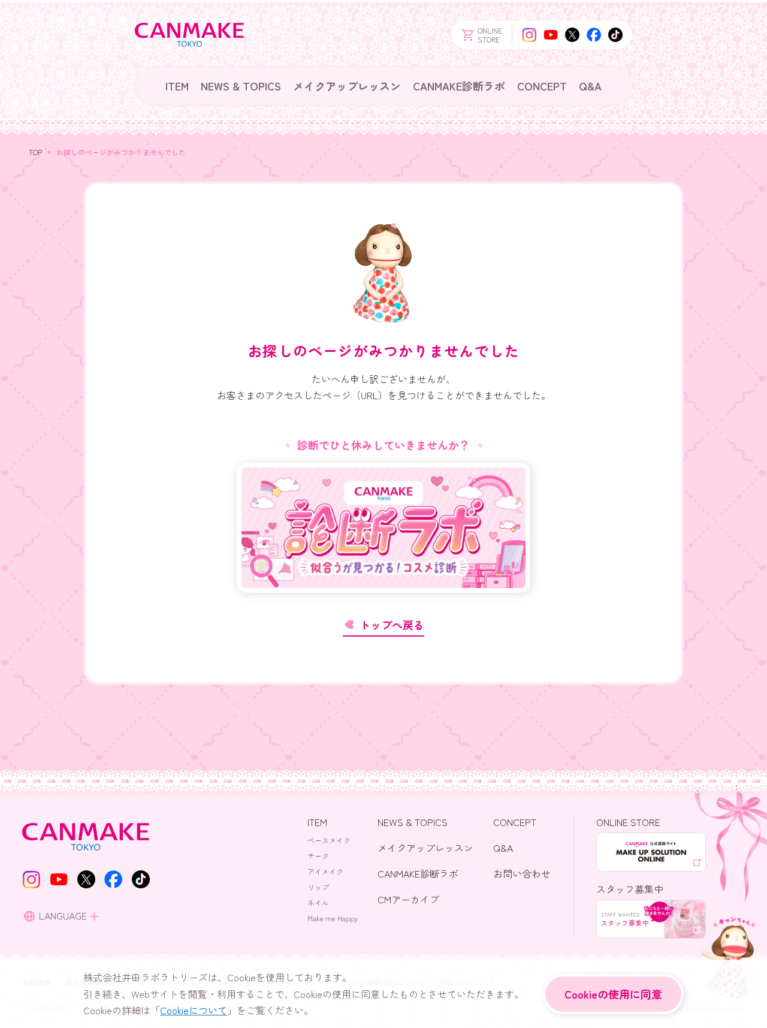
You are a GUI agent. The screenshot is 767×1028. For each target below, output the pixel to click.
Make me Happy (332, 918)
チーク (318, 856)
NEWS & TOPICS (241, 86)
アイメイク (325, 871)
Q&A (590, 86)
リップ (318, 887)
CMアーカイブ (408, 899)
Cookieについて (193, 1010)
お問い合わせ (522, 873)
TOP (35, 152)
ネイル (318, 902)
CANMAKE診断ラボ (459, 86)
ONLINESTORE (490, 34)
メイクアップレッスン (347, 86)
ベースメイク (329, 840)
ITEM (177, 86)
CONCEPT (542, 86)
